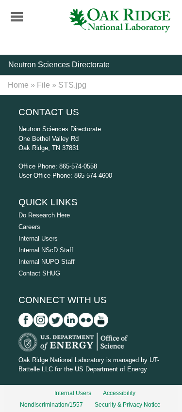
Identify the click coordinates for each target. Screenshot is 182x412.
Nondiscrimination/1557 (51, 404)
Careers (29, 226)
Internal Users (38, 238)
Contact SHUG (39, 273)
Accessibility (119, 393)
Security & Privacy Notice (128, 404)
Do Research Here (44, 215)
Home (18, 85)
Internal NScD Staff (45, 250)
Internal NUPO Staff (46, 261)
